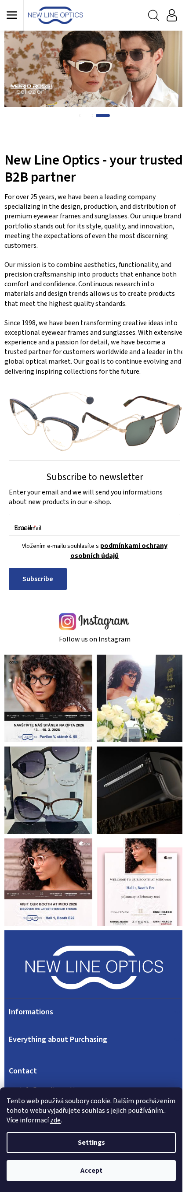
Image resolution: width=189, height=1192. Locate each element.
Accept (91, 1170)
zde (55, 1120)
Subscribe (37, 579)
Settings (91, 1142)
